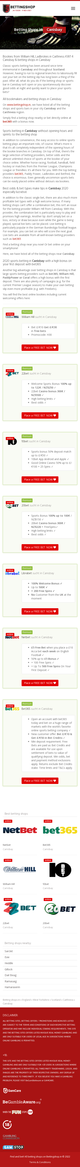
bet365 (7, 121)
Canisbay (51, 317)
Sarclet (9, 951)
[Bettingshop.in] (19, 8)
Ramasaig (11, 981)
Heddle (9, 963)
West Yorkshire (41, 999)
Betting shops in (11, 999)
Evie (7, 957)
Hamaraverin (12, 987)
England (26, 999)
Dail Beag (10, 975)
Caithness (68, 999)
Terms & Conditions (40, 1162)
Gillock (8, 969)
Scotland (56, 999)
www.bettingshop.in (19, 104)
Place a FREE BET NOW (38, 347)
